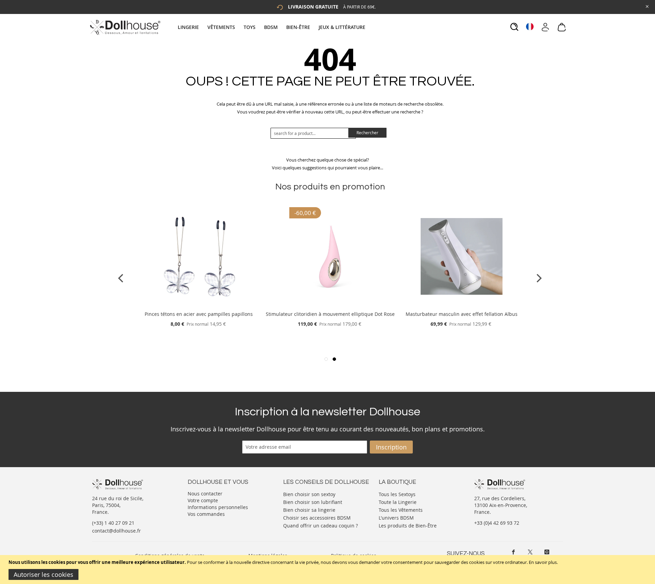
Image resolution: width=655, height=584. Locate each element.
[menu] (272, 27)
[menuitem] (192, 27)
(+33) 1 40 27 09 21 (113, 523)
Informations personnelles (218, 507)
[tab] (272, 27)
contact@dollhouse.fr (116, 530)
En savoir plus (543, 562)
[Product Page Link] (199, 306)
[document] (328, 569)
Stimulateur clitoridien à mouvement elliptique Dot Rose (330, 314)
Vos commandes (206, 514)
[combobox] (313, 133)
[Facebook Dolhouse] (513, 552)
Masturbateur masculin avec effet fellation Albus (462, 314)
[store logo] (125, 27)
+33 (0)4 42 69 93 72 (496, 523)
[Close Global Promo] (646, 5)
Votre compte (203, 500)
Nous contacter (205, 493)
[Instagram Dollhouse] (547, 552)
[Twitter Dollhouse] (530, 552)
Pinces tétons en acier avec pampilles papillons (199, 314)
